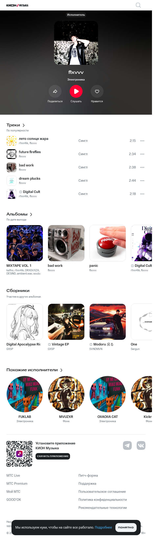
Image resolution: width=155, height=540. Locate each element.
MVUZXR (66, 417)
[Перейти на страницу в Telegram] (127, 445)
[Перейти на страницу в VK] (141, 445)
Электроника (76, 80)
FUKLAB (25, 417)
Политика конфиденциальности (103, 499)
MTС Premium (16, 483)
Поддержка (87, 483)
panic (93, 266)
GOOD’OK (13, 499)
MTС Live (13, 475)
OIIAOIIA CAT (107, 417)
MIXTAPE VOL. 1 (18, 266)
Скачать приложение (52, 456)
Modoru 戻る (103, 344)
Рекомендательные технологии (103, 507)
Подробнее (103, 527)
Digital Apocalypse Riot (24, 344)
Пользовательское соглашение (102, 491)
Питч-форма (88, 475)
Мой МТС (13, 491)
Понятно (126, 527)
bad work (55, 266)
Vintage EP (60, 344)
